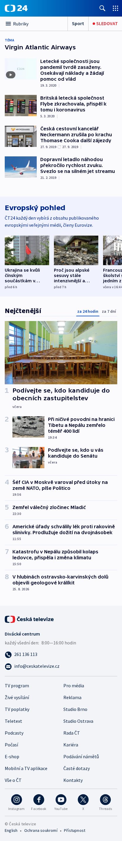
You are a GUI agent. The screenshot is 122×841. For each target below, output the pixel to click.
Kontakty (73, 780)
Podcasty (14, 733)
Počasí (11, 745)
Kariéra (70, 745)
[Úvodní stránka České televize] (29, 618)
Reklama (72, 697)
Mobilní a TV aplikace (26, 768)
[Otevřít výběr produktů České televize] (115, 8)
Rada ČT (71, 733)
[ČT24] (16, 8)
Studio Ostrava (78, 721)
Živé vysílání (17, 697)
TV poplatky (17, 709)
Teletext (13, 721)
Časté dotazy (76, 768)
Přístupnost (74, 830)
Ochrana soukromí (40, 830)
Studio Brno (75, 709)
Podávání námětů (81, 756)
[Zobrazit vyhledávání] (102, 8)
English (11, 830)
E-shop (12, 756)
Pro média (73, 685)
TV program (17, 685)
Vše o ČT (13, 780)
